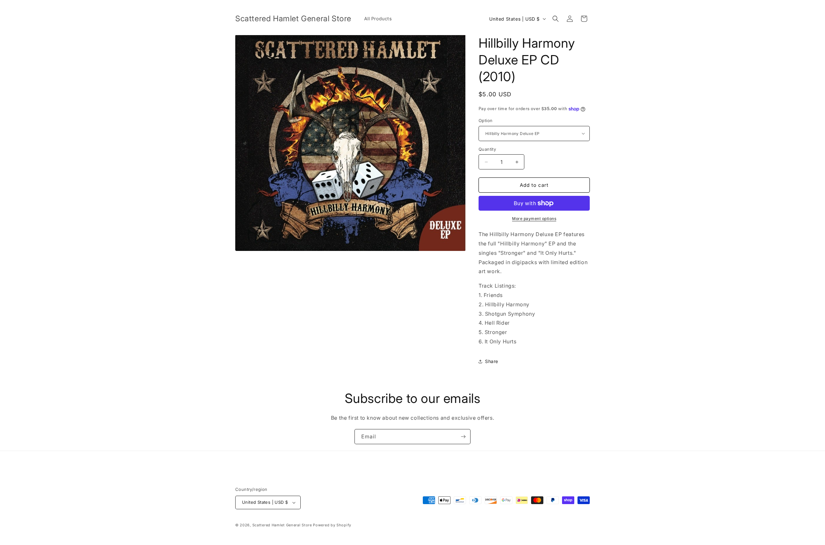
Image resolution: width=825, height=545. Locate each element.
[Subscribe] (463, 436)
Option (485, 120)
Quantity (487, 149)
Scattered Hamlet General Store (282, 525)
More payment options (534, 218)
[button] (555, 19)
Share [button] (491, 361)
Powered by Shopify (332, 525)
